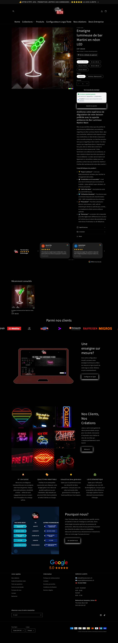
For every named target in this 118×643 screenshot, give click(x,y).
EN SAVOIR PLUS (73, 540)
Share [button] (80, 236)
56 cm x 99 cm (83, 69)
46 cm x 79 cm (83, 66)
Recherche (14, 596)
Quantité (79, 80)
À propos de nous (16, 590)
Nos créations (15, 578)
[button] (13, 11)
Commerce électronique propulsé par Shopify (97, 631)
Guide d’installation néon (18, 581)
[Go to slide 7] (71, 259)
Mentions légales (48, 590)
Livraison (45, 581)
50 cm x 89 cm (95, 66)
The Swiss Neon (84, 631)
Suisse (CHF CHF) (17, 630)
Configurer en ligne (90, 376)
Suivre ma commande (17, 587)
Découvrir (87, 449)
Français (30, 630)
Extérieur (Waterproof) (95, 76)
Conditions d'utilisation (50, 587)
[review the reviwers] (67, 245)
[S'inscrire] (41, 615)
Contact (13, 593)
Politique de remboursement (51, 578)
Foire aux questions (16, 584)
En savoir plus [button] (45, 256)
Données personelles (49, 584)
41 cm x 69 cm (95, 62)
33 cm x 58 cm (83, 62)
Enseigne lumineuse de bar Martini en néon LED (22, 311)
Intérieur (81, 76)
